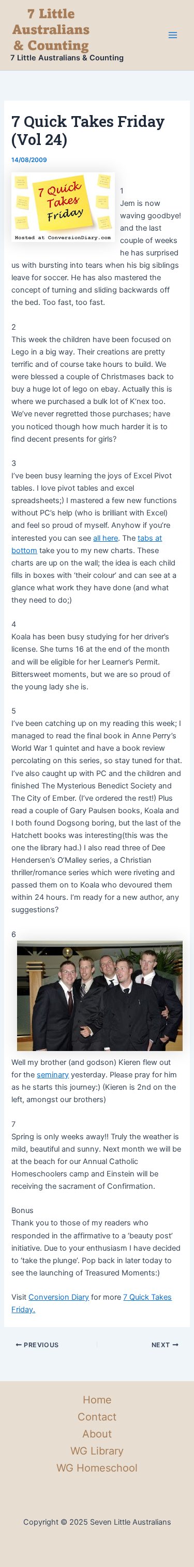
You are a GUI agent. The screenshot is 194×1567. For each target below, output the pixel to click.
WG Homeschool (97, 1468)
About (97, 1434)
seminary (53, 1074)
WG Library (97, 1451)
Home (97, 1400)
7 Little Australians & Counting (67, 57)
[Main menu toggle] (173, 35)
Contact (97, 1417)
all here (105, 538)
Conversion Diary (58, 1297)
